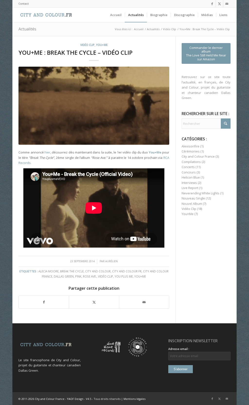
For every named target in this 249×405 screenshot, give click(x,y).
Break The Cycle (72, 271)
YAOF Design (75, 399)
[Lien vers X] (219, 3)
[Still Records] (138, 355)
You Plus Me (124, 276)
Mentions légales (134, 399)
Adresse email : (178, 349)
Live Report (190, 188)
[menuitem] (23, 3)
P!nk (78, 276)
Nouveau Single (193, 198)
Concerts (188, 167)
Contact (23, 3)
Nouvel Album (192, 203)
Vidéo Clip (87, 45)
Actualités (27, 29)
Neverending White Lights (200, 193)
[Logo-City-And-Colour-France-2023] (46, 15)
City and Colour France (198, 156)
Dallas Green (64, 276)
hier (47, 152)
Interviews (189, 182)
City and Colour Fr (127, 271)
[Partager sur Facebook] (44, 302)
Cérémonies (191, 151)
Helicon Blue (191, 177)
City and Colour (98, 271)
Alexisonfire (190, 146)
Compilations (191, 162)
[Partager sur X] (94, 302)
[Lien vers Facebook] (212, 3)
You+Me (102, 45)
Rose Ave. (90, 276)
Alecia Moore (48, 271)
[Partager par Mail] (144, 302)
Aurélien (111, 261)
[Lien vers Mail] (227, 3)
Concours (189, 172)
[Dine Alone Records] (111, 355)
